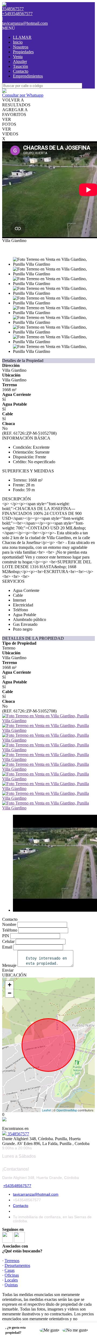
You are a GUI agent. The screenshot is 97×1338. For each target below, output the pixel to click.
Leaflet (46, 1110)
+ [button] (9, 984)
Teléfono (9, 930)
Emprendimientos (28, 76)
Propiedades (23, 52)
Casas (10, 1270)
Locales (11, 1280)
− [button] (9, 993)
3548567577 (17, 1134)
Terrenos (12, 1260)
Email (7, 947)
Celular (8, 941)
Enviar (7, 970)
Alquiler (20, 61)
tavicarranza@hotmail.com (25, 23)
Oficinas (12, 1275)
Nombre (9, 924)
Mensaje (9, 965)
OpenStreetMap (66, 1110)
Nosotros (20, 47)
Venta (18, 56)
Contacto (20, 71)
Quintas (11, 1285)
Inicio (18, 42)
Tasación (20, 66)
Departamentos (17, 1265)
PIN (5, 935)
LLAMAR (22, 37)
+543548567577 (17, 1186)
